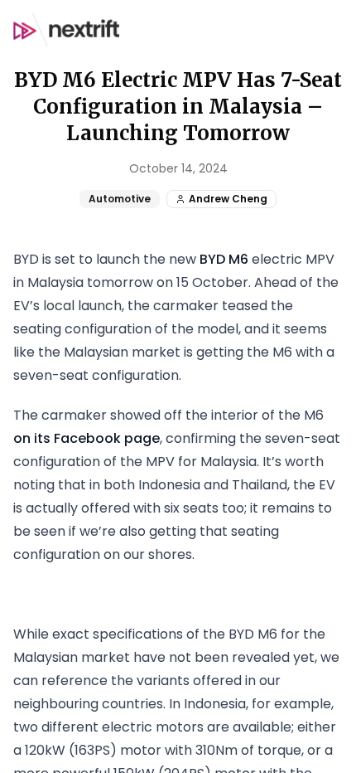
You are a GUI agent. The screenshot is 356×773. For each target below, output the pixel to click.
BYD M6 (224, 259)
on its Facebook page (86, 438)
